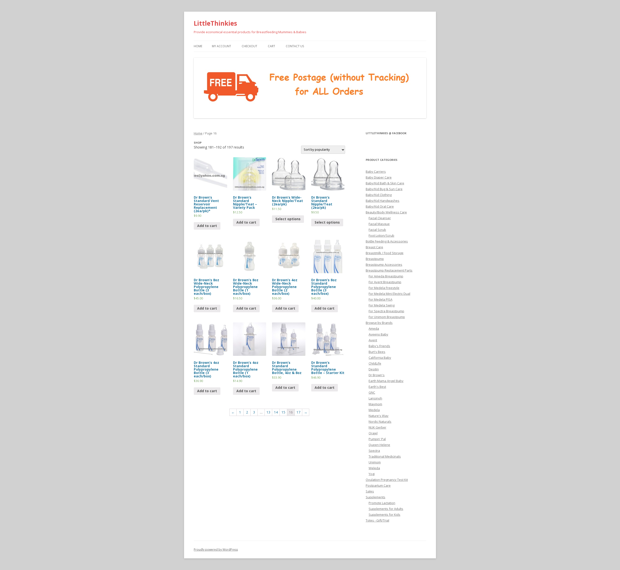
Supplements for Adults (386, 509)
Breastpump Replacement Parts (389, 270)
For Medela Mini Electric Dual (389, 293)
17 (298, 412)
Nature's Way (378, 416)
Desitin (374, 369)
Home (198, 46)
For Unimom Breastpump (387, 317)
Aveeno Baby (378, 334)
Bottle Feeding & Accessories (387, 241)
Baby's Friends (379, 346)
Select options (288, 219)
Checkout (249, 46)
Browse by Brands (379, 322)
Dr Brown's (377, 375)
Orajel (373, 433)
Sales (370, 491)
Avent (373, 340)
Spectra (374, 450)
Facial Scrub (377, 229)
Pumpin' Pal (377, 439)
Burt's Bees (377, 352)
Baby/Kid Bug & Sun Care (384, 189)
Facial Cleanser (380, 218)
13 (268, 412)
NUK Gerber (377, 427)
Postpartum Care (378, 485)
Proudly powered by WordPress (216, 549)
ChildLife (375, 363)
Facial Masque (379, 224)
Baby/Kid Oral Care (380, 206)
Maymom (375, 404)
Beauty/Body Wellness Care (386, 212)
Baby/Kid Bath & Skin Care (385, 183)
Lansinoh (375, 398)
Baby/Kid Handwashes (382, 200)
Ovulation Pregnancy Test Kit (387, 479)
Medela (374, 410)
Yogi (372, 474)
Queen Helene (379, 445)
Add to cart (207, 225)
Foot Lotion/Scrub (381, 235)
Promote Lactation (382, 503)
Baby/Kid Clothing (379, 195)
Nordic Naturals (380, 421)
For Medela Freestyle (384, 288)
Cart (271, 46)
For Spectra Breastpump (386, 311)
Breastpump (375, 259)
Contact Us (295, 46)
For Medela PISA (380, 299)
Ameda (374, 328)
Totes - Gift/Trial (377, 520)
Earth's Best (377, 386)
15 (283, 412)
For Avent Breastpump (385, 282)
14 (276, 412)
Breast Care (374, 247)
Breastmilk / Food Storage (384, 253)
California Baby (380, 357)
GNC (372, 392)
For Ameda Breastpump (386, 276)
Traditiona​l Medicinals (385, 456)
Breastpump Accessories (384, 264)
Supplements (375, 497)
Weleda (374, 468)
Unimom (375, 462)
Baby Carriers (376, 171)
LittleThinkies (215, 23)
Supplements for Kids (384, 514)
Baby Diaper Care (379, 177)
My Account (221, 46)
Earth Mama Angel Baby (386, 381)
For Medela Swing (382, 305)
